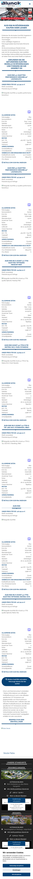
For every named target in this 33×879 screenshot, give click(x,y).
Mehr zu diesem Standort (18, 796)
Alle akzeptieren (16, 874)
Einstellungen (16, 870)
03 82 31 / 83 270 (18, 835)
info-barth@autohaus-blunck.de (18, 832)
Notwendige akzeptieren (16, 865)
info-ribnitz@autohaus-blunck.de (18, 789)
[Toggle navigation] (30, 4)
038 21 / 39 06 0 (17, 792)
